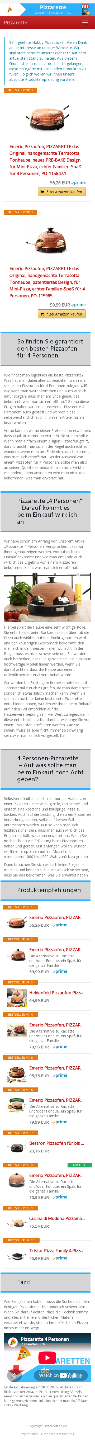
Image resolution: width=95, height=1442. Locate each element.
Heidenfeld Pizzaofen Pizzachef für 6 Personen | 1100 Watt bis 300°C (57, 992)
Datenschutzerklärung (57, 1434)
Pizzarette (15, 22)
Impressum (29, 1434)
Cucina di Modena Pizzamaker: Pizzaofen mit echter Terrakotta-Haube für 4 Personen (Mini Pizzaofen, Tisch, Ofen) (57, 1218)
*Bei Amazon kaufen (64, 191)
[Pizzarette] (47, 9)
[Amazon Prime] (78, 182)
